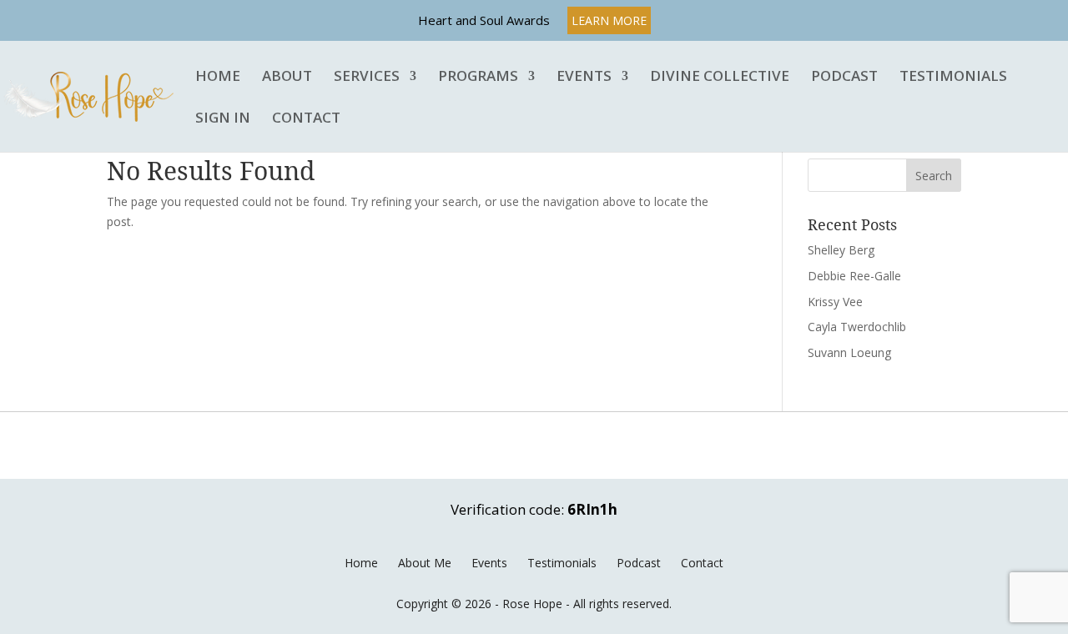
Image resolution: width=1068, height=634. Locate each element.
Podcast (844, 76)
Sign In (222, 118)
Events (584, 76)
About (287, 76)
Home (217, 76)
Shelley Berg (841, 250)
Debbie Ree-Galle (854, 276)
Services (367, 76)
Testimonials (953, 76)
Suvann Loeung (849, 352)
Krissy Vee (835, 301)
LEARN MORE (609, 20)
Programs (478, 76)
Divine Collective (719, 76)
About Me (424, 563)
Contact (306, 118)
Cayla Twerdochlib (857, 327)
